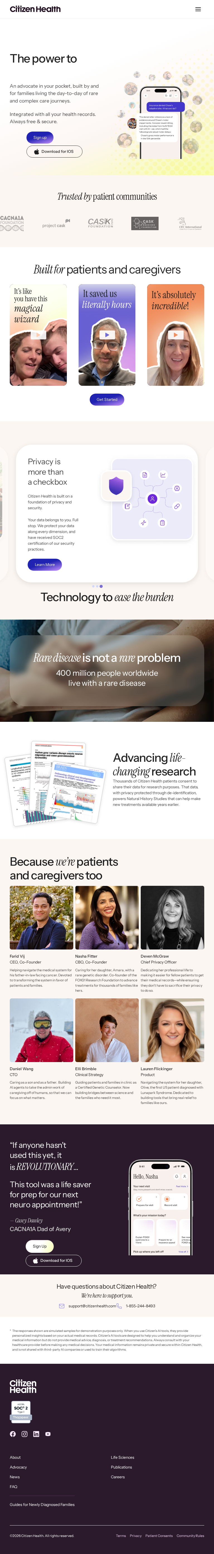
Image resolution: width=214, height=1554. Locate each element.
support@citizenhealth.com (92, 1305)
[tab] (93, 586)
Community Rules (190, 1536)
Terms (121, 1536)
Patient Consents (159, 1536)
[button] (198, 9)
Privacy (136, 1536)
